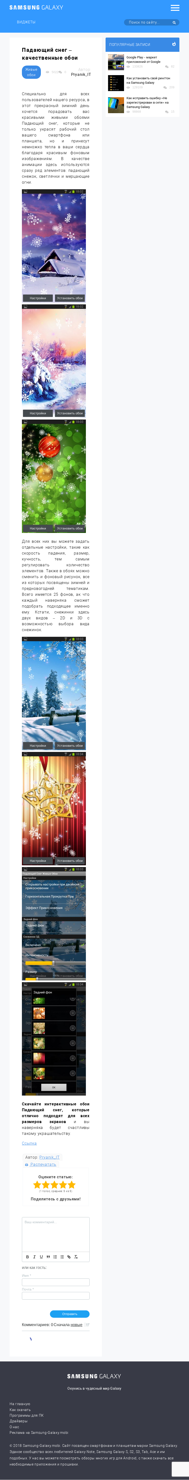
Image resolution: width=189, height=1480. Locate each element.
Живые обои (31, 72)
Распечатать (43, 1164)
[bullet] (62, 1257)
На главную (20, 1404)
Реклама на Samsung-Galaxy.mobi (39, 1432)
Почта (28, 1289)
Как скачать (20, 1410)
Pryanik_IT (49, 1157)
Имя (26, 1275)
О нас (14, 1427)
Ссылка (29, 1143)
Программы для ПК (27, 1415)
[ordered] (55, 1257)
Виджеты (26, 22)
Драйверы (19, 1421)
